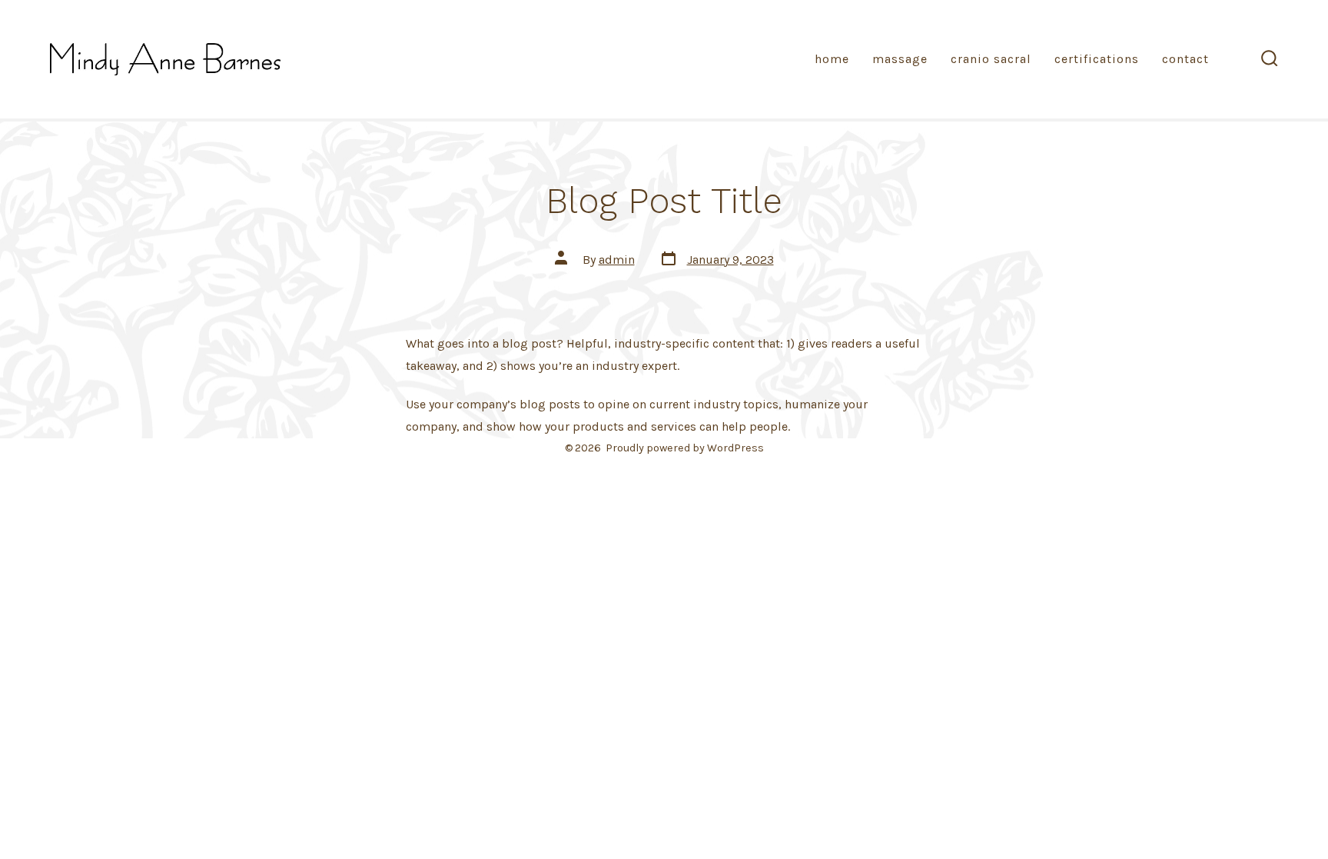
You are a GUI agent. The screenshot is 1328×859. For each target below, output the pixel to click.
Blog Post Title (664, 200)
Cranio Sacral (991, 59)
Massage (900, 59)
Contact (1185, 59)
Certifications (1096, 59)
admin (617, 259)
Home (832, 59)
